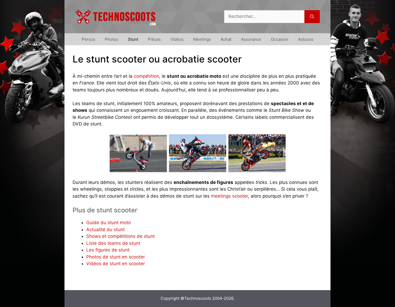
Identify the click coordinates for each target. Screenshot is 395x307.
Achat (226, 39)
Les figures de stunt (108, 250)
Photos (111, 39)
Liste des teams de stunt (113, 243)
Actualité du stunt (105, 229)
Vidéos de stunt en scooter (115, 263)
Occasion (279, 39)
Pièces (154, 39)
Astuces (305, 39)
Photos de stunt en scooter (115, 257)
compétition (146, 76)
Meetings (202, 39)
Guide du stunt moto (108, 222)
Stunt (133, 39)
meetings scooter (229, 196)
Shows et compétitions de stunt (120, 236)
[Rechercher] (312, 16)
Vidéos (177, 39)
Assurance (251, 39)
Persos (88, 39)
